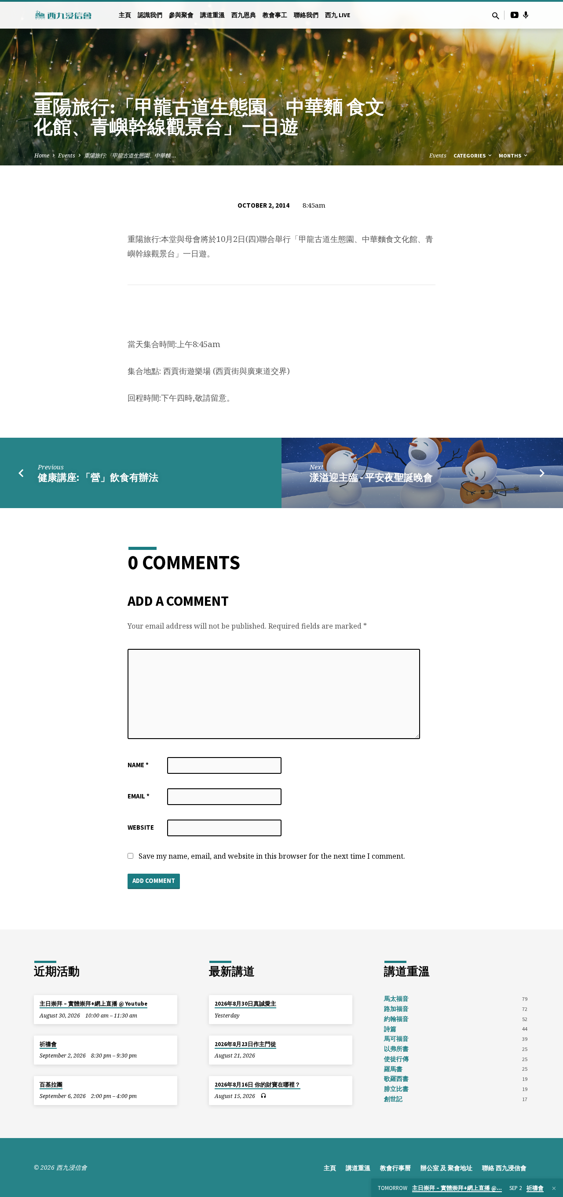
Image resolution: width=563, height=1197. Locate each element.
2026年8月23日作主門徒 (245, 1044)
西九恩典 (243, 15)
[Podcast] (525, 15)
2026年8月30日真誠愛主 (245, 1003)
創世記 (393, 1099)
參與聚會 (181, 15)
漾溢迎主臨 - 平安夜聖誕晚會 (371, 477)
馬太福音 (396, 999)
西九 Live (337, 15)
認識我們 (150, 15)
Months (511, 155)
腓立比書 (396, 1089)
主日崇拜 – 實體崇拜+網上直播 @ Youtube (93, 1003)
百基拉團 (51, 1084)
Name (138, 765)
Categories (470, 155)
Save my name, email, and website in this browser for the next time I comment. (272, 856)
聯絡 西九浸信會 (504, 1168)
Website (141, 827)
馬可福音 (396, 1039)
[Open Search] (496, 15)
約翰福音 (396, 1019)
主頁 (125, 15)
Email (139, 796)
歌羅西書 (396, 1079)
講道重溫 (212, 15)
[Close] (554, 1188)
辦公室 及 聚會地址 (446, 1168)
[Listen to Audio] (263, 1096)
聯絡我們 (306, 15)
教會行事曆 (395, 1168)
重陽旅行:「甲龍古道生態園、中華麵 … (130, 155)
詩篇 (390, 1029)
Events (66, 155)
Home (41, 155)
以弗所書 (396, 1049)
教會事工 (275, 15)
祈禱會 (48, 1044)
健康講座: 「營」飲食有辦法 (98, 477)
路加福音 (396, 1009)
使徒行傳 (396, 1059)
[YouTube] (514, 14)
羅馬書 (393, 1069)
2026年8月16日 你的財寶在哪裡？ (257, 1084)
